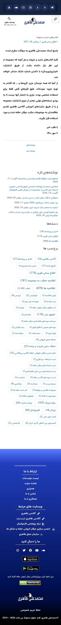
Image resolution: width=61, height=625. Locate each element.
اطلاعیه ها (53, 241)
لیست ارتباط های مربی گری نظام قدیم (39, 371)
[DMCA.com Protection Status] (30, 582)
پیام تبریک (46, 403)
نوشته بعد (30, 151)
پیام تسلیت (24, 403)
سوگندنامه (17, 333)
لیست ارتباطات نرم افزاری (44, 359)
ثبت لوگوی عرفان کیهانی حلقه (42, 307)
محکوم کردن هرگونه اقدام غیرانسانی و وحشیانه (38, 178)
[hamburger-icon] (55, 19)
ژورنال (51, 410)
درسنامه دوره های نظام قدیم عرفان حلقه (38, 321)
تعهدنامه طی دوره (30, 301)
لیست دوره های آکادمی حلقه (43, 377)
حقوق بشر (46, 314)
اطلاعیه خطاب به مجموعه (37, 281)
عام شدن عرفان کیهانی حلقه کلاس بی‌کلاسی (33, 353)
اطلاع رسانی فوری (50, 236)
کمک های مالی (48, 416)
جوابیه (20, 307)
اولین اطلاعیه (49, 295)
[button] (9, 20)
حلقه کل (26, 314)
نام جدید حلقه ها (18, 390)
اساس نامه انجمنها (27, 266)
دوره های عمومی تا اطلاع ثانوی (42, 327)
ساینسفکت (34, 333)
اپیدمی (16, 295)
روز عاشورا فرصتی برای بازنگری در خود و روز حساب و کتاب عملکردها (33, 214)
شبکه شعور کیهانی (46, 339)
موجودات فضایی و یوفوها (44, 390)
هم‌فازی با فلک (26, 396)
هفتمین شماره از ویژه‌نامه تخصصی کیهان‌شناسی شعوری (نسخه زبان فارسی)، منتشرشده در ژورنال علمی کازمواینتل (33, 188)
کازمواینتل (32, 410)
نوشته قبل (30, 145)
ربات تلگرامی (18, 327)
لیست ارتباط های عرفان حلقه (43, 365)
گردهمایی (14, 423)
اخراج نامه (49, 266)
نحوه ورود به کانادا (47, 396)
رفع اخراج (51, 333)
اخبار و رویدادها (51, 231)
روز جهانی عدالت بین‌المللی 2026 (43, 202)
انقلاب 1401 (24, 288)
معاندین (16, 384)
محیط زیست (49, 384)
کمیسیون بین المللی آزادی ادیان (40, 423)
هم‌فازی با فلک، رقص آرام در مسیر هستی (40, 197)
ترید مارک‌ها (50, 301)
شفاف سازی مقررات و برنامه (40, 346)
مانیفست (20, 377)
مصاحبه (32, 384)
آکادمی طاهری (47, 259)
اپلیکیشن (31, 295)
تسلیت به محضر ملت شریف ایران (43, 207)
